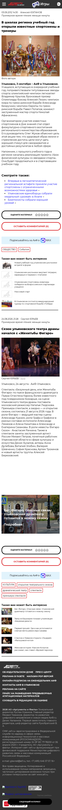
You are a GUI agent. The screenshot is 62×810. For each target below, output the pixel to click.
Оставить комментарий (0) (31, 226)
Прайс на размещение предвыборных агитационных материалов (27, 694)
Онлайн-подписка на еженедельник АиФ (29, 680)
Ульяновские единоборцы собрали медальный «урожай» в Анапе (28, 195)
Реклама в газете (13, 676)
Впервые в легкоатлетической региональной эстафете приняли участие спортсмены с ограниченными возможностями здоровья (31, 185)
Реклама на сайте (14, 689)
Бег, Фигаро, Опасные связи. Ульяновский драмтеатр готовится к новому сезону (27, 514)
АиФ (22, 378)
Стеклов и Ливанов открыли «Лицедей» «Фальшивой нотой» (33, 639)
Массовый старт (22, 292)
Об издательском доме (17, 672)
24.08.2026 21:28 (10, 319)
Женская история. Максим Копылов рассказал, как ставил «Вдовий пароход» (33, 649)
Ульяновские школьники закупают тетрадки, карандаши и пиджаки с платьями (35, 273)
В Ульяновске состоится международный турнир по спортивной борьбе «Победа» (34, 302)
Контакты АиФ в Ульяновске (20, 685)
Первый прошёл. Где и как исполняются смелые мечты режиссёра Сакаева (33, 629)
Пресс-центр (43, 672)
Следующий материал (29, 802)
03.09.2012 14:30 (10, 12)
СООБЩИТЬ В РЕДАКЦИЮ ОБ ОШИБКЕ (24, 700)
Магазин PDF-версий (40, 676)
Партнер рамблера (44, 795)
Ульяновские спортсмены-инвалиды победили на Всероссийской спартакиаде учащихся (34, 284)
